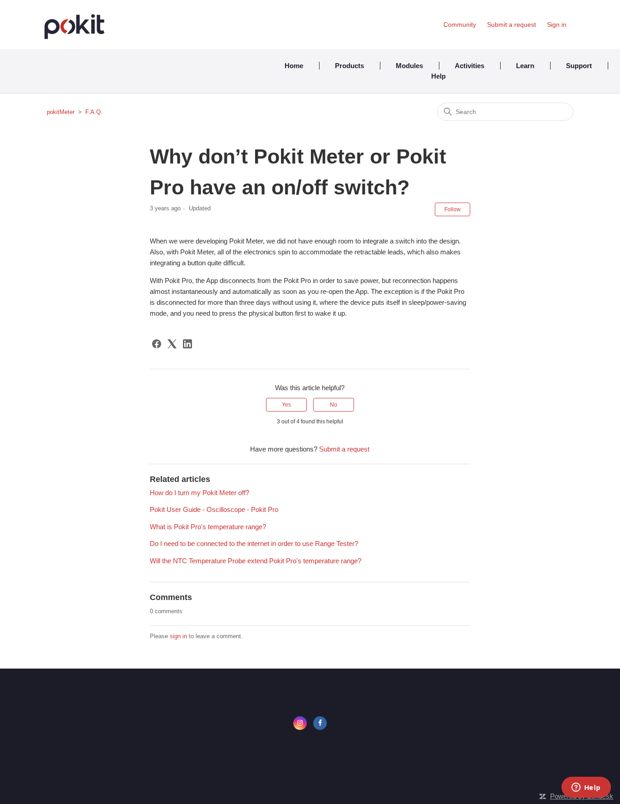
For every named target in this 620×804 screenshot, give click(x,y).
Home (294, 65)
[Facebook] (156, 343)
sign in (178, 636)
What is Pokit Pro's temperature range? (208, 527)
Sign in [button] (556, 24)
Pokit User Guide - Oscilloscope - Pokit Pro (214, 509)
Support (579, 65)
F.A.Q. (94, 112)
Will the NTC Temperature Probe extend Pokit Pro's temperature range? (255, 561)
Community (459, 24)
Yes (286, 405)
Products (349, 65)
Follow (452, 209)
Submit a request (511, 24)
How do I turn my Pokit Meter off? (199, 492)
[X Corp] (172, 343)
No (333, 405)
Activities (469, 65)
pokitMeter (60, 112)
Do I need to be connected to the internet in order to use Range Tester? (254, 543)
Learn (525, 65)
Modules (409, 65)
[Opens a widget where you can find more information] (586, 788)
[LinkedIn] (187, 343)
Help (438, 76)
